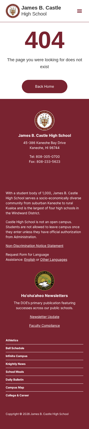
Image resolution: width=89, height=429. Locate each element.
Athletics (12, 340)
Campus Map (15, 387)
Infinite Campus (17, 356)
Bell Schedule (15, 348)
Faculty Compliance (44, 325)
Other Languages (53, 259)
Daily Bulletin (14, 379)
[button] (79, 11)
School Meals (15, 371)
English (29, 259)
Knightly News (16, 364)
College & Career (17, 395)
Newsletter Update (44, 317)
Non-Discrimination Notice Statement (34, 246)
